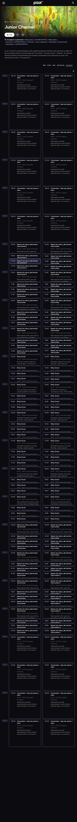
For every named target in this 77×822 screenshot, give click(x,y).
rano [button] (53, 65)
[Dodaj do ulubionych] (17, 35)
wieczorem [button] (60, 65)
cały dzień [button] (69, 65)
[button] (73, 71)
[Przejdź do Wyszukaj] (73, 3)
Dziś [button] (44, 65)
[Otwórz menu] (3, 3)
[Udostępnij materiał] (22, 35)
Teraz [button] (49, 65)
